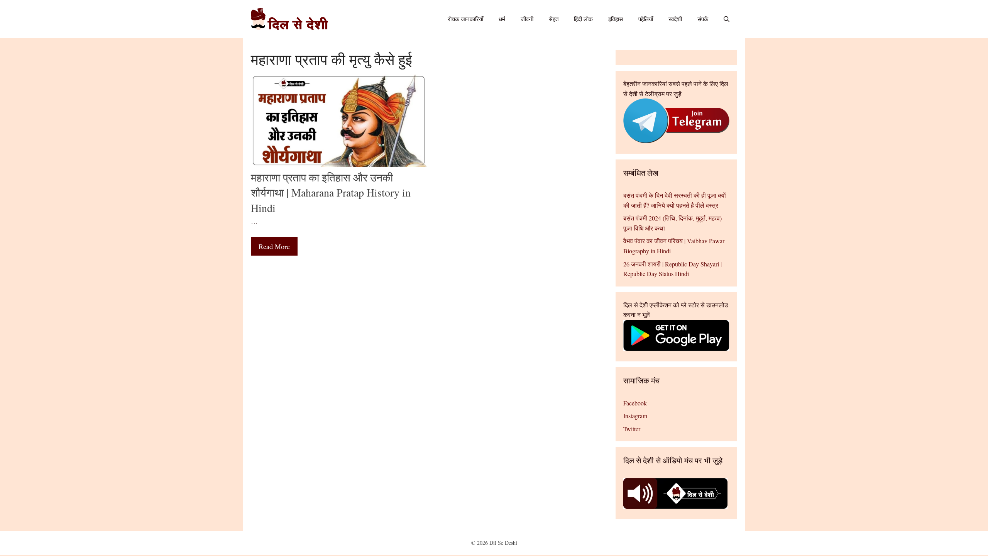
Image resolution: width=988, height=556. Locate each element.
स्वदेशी (675, 19)
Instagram (635, 416)
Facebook (635, 403)
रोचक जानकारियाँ (465, 19)
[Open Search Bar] (726, 19)
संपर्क (702, 19)
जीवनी (527, 19)
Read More (274, 246)
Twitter (631, 429)
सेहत (553, 19)
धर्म (502, 19)
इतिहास (615, 19)
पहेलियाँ (645, 19)
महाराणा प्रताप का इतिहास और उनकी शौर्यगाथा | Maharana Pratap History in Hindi (331, 192)
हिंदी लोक (583, 19)
